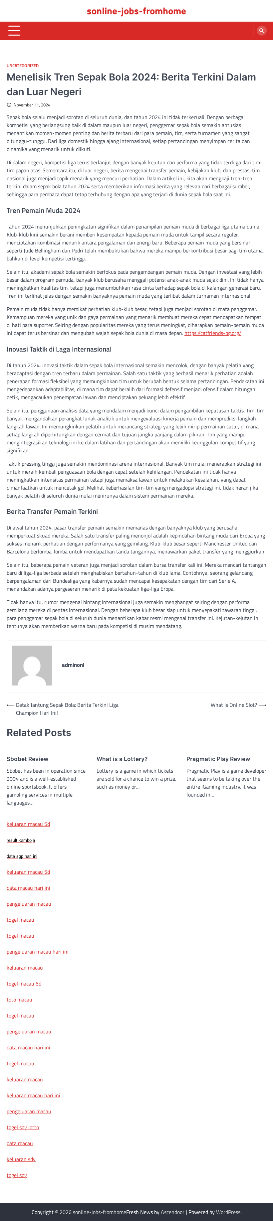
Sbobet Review (28, 758)
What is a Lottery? (122, 758)
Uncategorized (23, 65)
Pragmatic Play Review (218, 758)
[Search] (262, 31)
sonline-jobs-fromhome (136, 10)
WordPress (228, 1212)
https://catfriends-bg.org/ (212, 333)
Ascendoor (172, 1212)
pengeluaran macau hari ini (38, 952)
